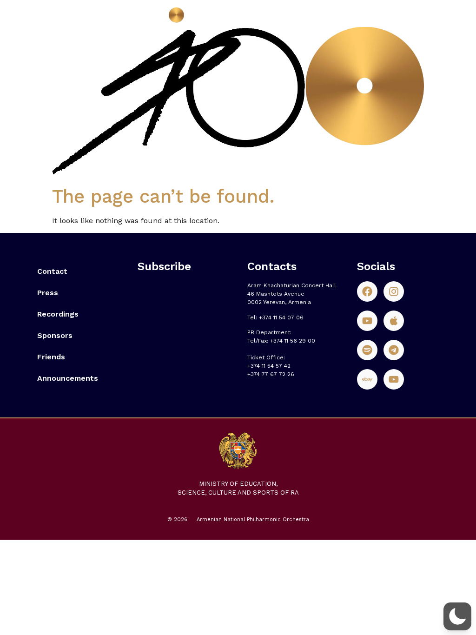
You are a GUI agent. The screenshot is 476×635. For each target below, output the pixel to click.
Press (47, 292)
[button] (457, 616)
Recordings (58, 314)
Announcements (67, 378)
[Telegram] (393, 350)
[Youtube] (367, 321)
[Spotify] (367, 350)
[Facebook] (367, 291)
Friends (51, 356)
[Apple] (393, 321)
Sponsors (55, 335)
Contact (52, 271)
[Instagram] (393, 291)
